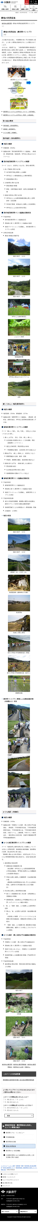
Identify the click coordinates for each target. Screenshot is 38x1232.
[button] (27, 2)
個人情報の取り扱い (8, 1183)
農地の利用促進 (11, 1146)
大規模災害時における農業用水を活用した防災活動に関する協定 (20, 1156)
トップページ (4, 1165)
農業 (22, 1165)
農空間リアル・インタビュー (15, 1132)
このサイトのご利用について (10, 1174)
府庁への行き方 (5, 1211)
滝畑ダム (27, 1067)
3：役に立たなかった (12, 1102)
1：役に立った (9, 1099)
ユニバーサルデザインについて (11, 1180)
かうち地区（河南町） (10, 132)
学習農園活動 (10, 1137)
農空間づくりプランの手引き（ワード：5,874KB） (19, 111)
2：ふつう (20, 1099)
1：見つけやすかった (12, 1108)
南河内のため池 (18, 1067)
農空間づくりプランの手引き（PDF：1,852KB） (18, 115)
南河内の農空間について (9, 1167)
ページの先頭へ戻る (35, 1192)
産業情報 (18, 1165)
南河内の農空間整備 (19, 1064)
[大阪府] (9, 2)
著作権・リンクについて (9, 1177)
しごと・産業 (11, 1165)
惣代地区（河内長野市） (11, 125)
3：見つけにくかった (12, 1110)
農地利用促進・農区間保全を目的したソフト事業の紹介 (18, 1126)
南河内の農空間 (7, 23)
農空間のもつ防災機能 (13, 1150)
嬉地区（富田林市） (9, 129)
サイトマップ (6, 1185)
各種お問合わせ (24, 1211)
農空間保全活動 (11, 1141)
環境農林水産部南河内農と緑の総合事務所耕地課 (18, 1080)
